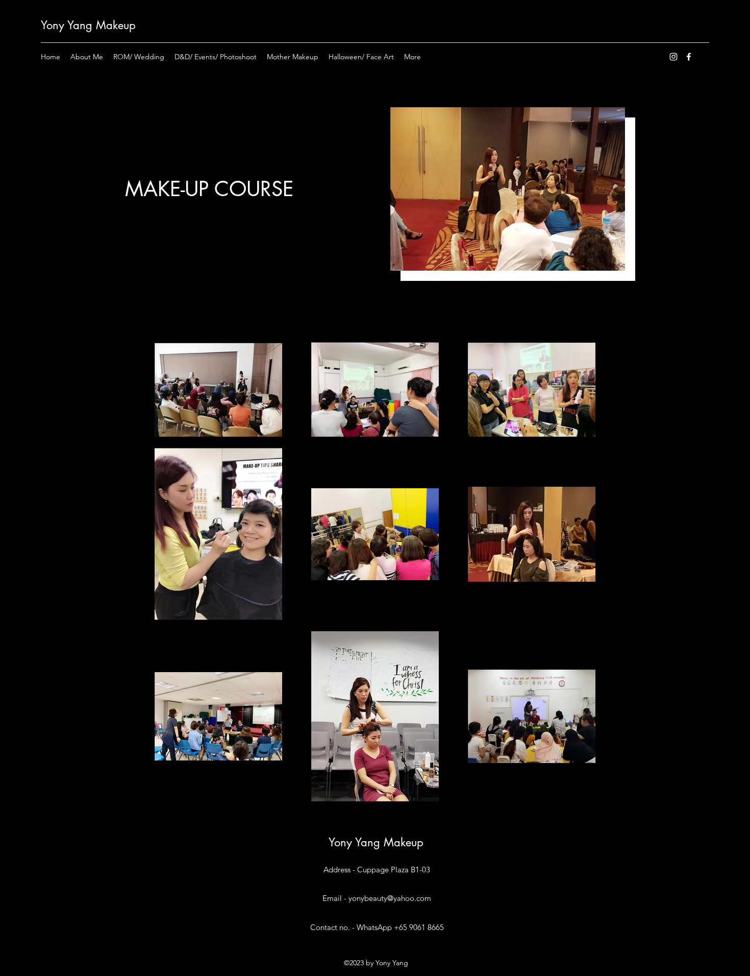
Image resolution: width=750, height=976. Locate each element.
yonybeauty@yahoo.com (389, 898)
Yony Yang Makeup (88, 25)
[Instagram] (673, 57)
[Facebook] (689, 57)
